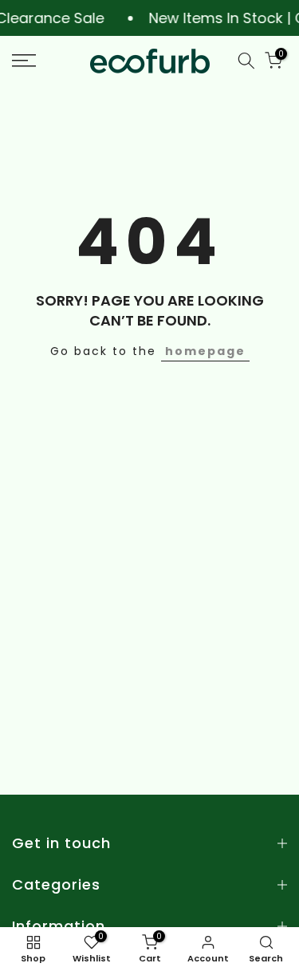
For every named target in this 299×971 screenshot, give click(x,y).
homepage (205, 351)
